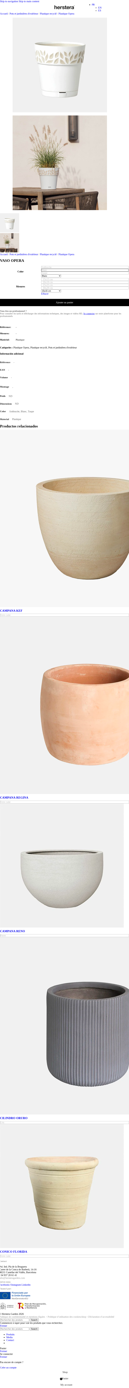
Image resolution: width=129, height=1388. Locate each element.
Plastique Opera (66, 13)
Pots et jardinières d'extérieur (24, 13)
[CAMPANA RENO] (62, 926)
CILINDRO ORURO (14, 1118)
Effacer (44, 293)
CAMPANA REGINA (14, 797)
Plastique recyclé (48, 13)
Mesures (20, 286)
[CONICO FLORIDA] (62, 1247)
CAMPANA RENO (12, 931)
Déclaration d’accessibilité (101, 1316)
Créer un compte (8, 1367)
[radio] (85, 267)
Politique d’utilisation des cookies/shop (67, 1316)
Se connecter (89, 313)
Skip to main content (29, 1)
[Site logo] (64, 9)
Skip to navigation (9, 1)
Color (20, 271)
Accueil (4, 13)
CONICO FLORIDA (13, 1251)
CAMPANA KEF (11, 610)
